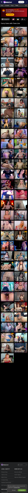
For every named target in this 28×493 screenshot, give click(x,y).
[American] (13, 19)
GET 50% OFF (10, 14)
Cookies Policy (4, 479)
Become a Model (18, 472)
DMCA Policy (4, 477)
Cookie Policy (17, 487)
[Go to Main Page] (8, 2)
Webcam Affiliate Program (20, 477)
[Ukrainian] (18, 19)
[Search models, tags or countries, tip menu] (26, 5)
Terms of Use (4, 474)
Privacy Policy (4, 472)
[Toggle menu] (1, 2)
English (21, 464)
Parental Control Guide (6, 482)
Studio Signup (17, 474)
